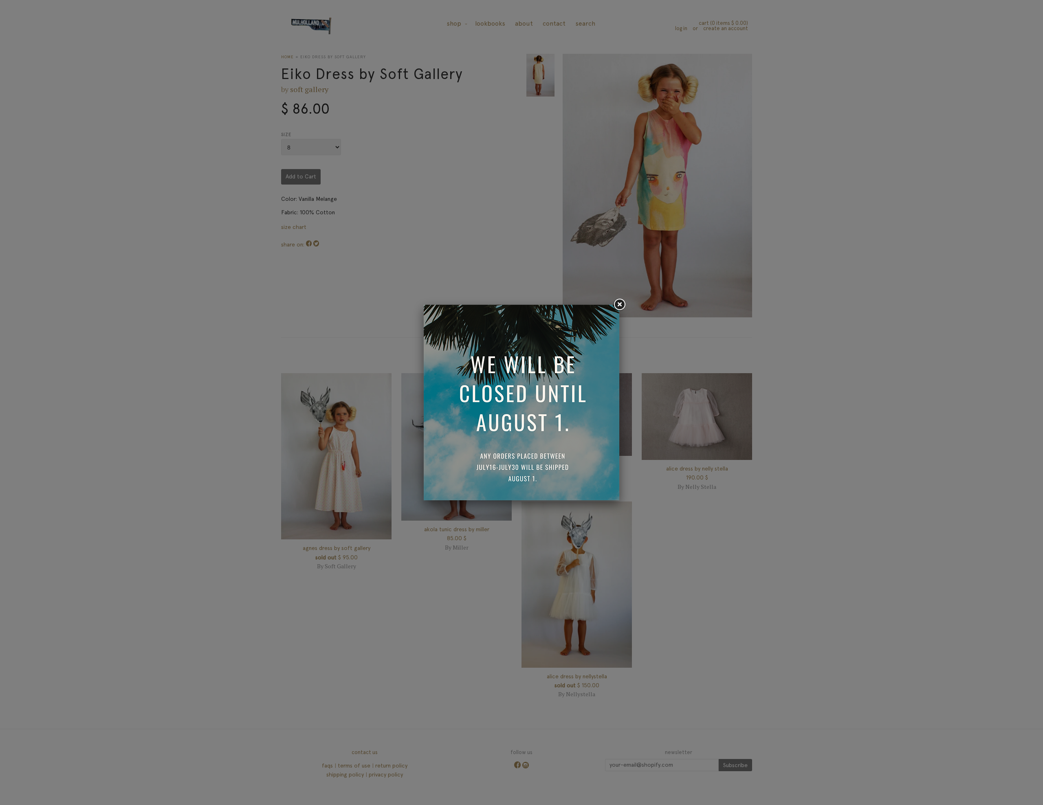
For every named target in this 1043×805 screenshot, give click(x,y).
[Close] (619, 304)
